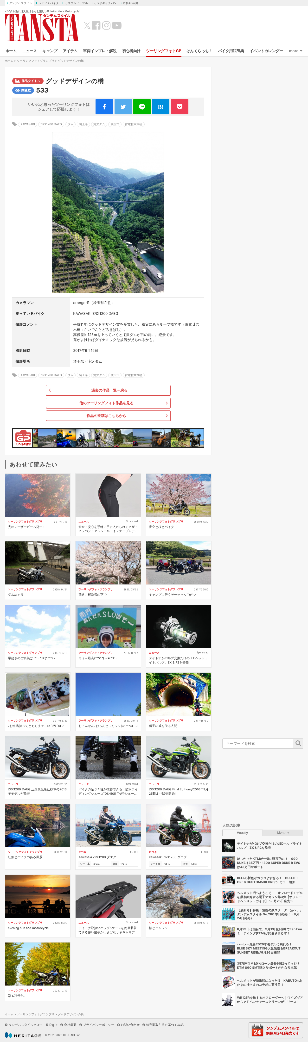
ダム (70, 124)
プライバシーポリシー (98, 1025)
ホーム (11, 50)
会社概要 (70, 1025)
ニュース (29, 50)
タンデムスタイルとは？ (25, 1025)
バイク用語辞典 (231, 50)
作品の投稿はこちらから (106, 415)
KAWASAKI (27, 124)
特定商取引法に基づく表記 (165, 1025)
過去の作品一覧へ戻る (109, 390)
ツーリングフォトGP (163, 50)
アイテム (70, 50)
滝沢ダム (99, 124)
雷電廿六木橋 (133, 124)
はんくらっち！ (199, 50)
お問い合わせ (130, 1025)
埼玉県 (83, 124)
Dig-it (53, 1025)
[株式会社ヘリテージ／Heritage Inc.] (23, 1035)
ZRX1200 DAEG (51, 124)
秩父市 (115, 124)
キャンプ (49, 50)
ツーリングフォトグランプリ (35, 60)
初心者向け (131, 50)
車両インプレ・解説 (100, 50)
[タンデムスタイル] (42, 27)
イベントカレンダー (266, 50)
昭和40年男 (130, 3)
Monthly (283, 832)
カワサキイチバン (105, 3)
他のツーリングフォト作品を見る (106, 403)
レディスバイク (48, 3)
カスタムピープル (76, 3)
